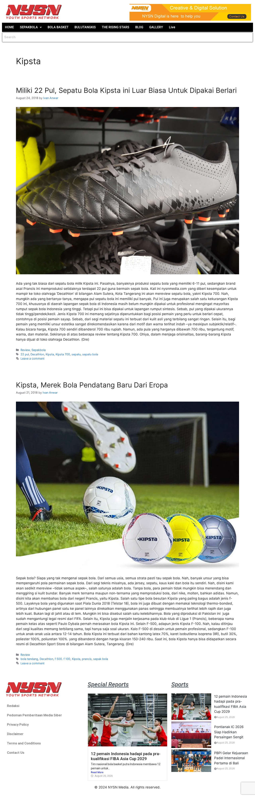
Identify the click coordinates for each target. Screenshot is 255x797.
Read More (97, 772)
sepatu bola (90, 354)
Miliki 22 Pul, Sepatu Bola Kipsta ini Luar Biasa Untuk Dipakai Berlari (126, 90)
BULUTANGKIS (85, 27)
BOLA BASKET (58, 27)
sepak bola (100, 659)
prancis (87, 659)
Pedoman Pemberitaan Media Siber (34, 715)
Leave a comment (32, 358)
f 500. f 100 (62, 659)
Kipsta (50, 354)
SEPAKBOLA (29, 27)
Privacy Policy (18, 724)
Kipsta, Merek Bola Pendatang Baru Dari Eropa (92, 385)
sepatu (76, 354)
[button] (31, 27)
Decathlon (37, 354)
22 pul (25, 354)
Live (172, 27)
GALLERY (156, 27)
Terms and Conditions (24, 743)
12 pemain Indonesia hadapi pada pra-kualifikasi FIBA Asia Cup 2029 (125, 756)
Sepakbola (38, 350)
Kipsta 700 (63, 354)
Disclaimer (15, 734)
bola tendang (29, 659)
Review (25, 350)
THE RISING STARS (115, 27)
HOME (9, 27)
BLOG (139, 27)
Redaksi (13, 706)
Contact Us (15, 753)
